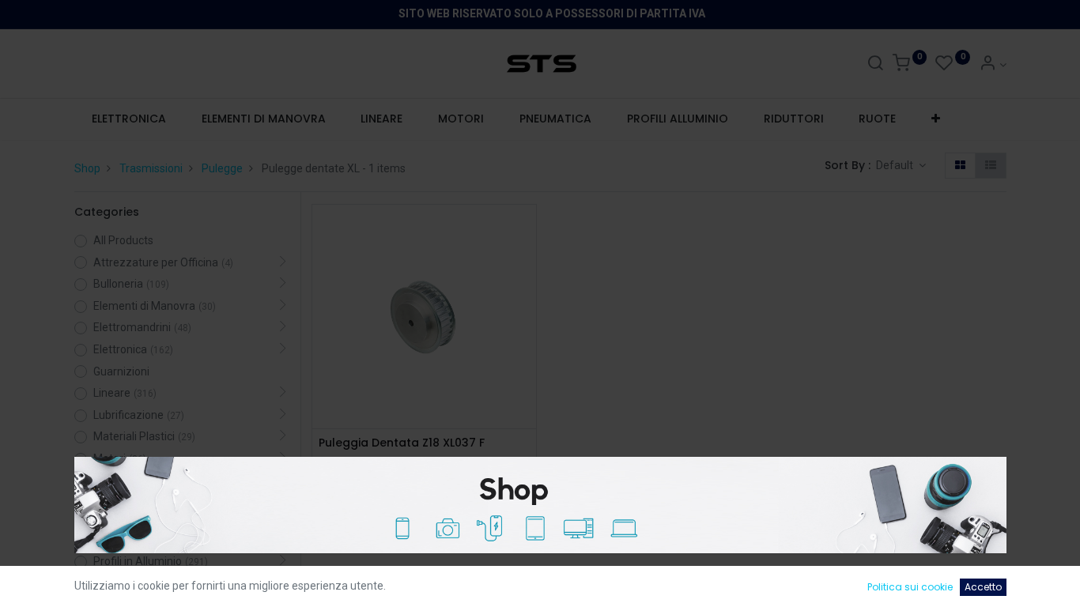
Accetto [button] (983, 587)
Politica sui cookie (910, 587)
